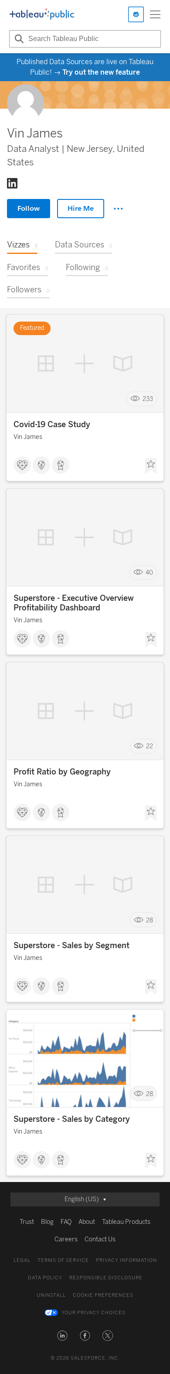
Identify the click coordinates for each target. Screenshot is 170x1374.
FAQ (66, 1222)
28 (149, 920)
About (86, 1222)
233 (148, 399)
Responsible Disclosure (106, 1278)
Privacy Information (126, 1260)
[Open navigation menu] (155, 14)
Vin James (28, 437)
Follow (28, 208)
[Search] (17, 38)
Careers (66, 1239)
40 (149, 572)
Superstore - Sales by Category (72, 1119)
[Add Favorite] (150, 466)
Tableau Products (126, 1222)
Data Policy (45, 1278)
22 (149, 746)
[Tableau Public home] (42, 14)
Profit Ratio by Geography (62, 772)
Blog (47, 1222)
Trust (27, 1222)
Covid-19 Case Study (52, 424)
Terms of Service (63, 1260)
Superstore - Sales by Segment (71, 945)
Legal (22, 1260)
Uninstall (51, 1295)
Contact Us (100, 1239)
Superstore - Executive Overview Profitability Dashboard (74, 603)
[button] (62, 1336)
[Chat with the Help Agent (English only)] (136, 14)
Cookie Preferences (103, 1295)
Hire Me (81, 208)
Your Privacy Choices (93, 1313)
